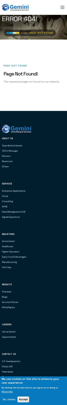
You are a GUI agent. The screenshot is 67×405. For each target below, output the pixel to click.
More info (7, 391)
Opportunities (9, 337)
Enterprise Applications (14, 191)
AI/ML (5, 206)
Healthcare (7, 246)
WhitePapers (8, 307)
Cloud (5, 196)
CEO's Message (10, 150)
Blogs (4, 297)
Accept (23, 399)
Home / (25, 33)
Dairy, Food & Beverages (14, 257)
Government (8, 241)
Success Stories (10, 302)
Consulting (7, 201)
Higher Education (10, 251)
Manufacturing (9, 262)
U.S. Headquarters (11, 361)
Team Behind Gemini (12, 145)
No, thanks (9, 399)
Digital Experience (11, 217)
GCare (5, 166)
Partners (6, 156)
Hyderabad (7, 371)
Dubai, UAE (7, 366)
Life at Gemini (9, 331)
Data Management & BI (13, 211)
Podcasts (6, 291)
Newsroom (7, 161)
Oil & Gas (6, 267)
